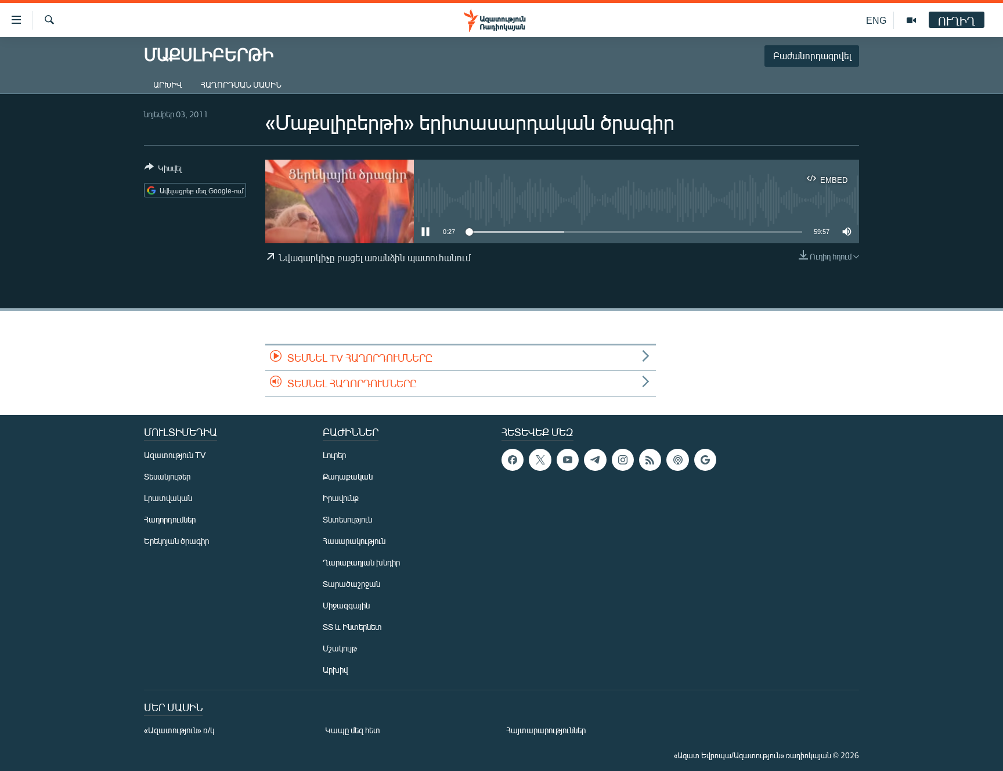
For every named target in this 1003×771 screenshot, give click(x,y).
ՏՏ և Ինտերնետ (352, 627)
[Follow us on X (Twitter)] (540, 460)
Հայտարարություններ (546, 730)
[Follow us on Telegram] (595, 460)
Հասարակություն (354, 541)
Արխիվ (167, 84)
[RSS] (650, 460)
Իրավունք (341, 498)
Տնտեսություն (347, 519)
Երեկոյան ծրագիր (176, 541)
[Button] (163, 170)
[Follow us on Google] (705, 460)
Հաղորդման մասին (241, 84)
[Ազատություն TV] (911, 20)
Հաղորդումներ (170, 519)
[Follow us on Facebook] (512, 460)
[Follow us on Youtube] (568, 460)
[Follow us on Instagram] (623, 460)
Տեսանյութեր (167, 476)
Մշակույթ (340, 648)
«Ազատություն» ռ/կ (179, 730)
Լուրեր (334, 455)
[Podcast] (677, 460)
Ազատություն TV (174, 455)
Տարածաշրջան (351, 584)
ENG (876, 20)
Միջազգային (346, 605)
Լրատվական (168, 498)
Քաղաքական (348, 476)
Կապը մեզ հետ (352, 730)
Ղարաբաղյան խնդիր (361, 562)
